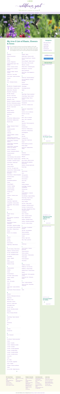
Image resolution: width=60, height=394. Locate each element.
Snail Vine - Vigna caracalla (26, 203)
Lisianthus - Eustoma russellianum (13, 365)
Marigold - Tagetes (25, 54)
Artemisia (8, 78)
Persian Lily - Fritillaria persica (27, 128)
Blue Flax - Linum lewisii (11, 106)
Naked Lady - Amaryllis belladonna (28, 77)
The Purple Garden (47, 136)
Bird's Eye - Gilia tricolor (11, 95)
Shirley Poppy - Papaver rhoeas (27, 197)
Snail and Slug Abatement (26, 199)
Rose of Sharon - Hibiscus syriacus (28, 160)
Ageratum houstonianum (11, 56)
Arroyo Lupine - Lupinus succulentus (13, 76)
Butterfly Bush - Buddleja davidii (12, 119)
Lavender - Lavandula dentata (12, 350)
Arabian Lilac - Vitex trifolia (12, 74)
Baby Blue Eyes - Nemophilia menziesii (14, 86)
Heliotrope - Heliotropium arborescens (13, 295)
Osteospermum (24, 102)
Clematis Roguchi (10, 184)
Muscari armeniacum (25, 70)
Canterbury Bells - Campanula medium (13, 158)
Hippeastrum (9, 297)
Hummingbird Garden (11, 305)
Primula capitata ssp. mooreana (27, 143)
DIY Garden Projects (47, 42)
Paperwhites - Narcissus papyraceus (28, 123)
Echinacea (9, 237)
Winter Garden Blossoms (48, 385)
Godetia (8, 284)
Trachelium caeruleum (25, 234)
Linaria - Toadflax (10, 363)
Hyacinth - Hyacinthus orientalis (12, 309)
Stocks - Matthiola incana (26, 217)
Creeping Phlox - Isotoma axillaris (13, 202)
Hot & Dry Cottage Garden (48, 380)
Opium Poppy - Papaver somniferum (28, 94)
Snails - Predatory (25, 201)
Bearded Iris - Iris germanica (12, 91)
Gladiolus (8, 279)
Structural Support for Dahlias (47, 299)
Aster (8, 80)
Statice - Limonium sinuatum (27, 215)
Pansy (23, 115)
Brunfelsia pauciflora (10, 112)
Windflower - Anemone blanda (27, 268)
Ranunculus (24, 152)
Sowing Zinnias (28, 389)
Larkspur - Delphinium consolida (12, 344)
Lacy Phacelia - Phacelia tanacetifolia (13, 339)
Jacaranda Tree (9, 330)
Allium (8, 58)
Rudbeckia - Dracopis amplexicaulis (28, 165)
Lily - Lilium (9, 359)
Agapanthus (9, 54)
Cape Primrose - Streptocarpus (12, 162)
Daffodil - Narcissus (10, 213)
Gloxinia (8, 283)
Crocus (8, 207)
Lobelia (8, 367)
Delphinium (9, 220)
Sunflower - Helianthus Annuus (27, 219)
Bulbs (8, 116)
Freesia (8, 260)
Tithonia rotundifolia (25, 232)
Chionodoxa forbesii (10, 176)
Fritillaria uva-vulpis (10, 263)
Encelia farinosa (10, 242)
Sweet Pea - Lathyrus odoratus (27, 223)
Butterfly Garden (10, 121)
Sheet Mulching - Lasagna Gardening (28, 195)
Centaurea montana (10, 166)
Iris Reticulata (9, 322)
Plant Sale (23, 136)
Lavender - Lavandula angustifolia (13, 348)
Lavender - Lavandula (11, 346)
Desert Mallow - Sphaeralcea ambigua (13, 225)
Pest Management (25, 132)
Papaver (23, 121)
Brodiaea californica (10, 110)
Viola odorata (24, 260)
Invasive (8, 318)
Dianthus (8, 230)
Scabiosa (23, 182)
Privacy (32, 392)
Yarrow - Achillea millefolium (27, 282)
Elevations (9, 240)
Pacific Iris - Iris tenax (25, 113)
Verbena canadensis (25, 253)
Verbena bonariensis (25, 251)
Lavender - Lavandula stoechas (12, 354)
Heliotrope (9, 294)
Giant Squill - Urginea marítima (12, 275)
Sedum (23, 191)
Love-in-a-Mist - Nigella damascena (13, 369)
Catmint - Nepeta (10, 164)
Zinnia (23, 289)
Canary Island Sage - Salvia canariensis (14, 156)
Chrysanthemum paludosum (12, 180)
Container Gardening (10, 189)
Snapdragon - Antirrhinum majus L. (28, 205)
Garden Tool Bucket (8, 382)
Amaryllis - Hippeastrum (11, 61)
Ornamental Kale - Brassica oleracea (28, 100)
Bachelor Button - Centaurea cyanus (13, 88)
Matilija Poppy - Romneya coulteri (28, 56)
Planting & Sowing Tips (48, 50)
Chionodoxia (9, 178)
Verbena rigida (24, 256)
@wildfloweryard (48, 55)
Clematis (8, 182)
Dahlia (8, 215)
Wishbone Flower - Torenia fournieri (28, 270)
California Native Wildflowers (49, 379)
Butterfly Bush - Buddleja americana (13, 118)
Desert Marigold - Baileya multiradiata (13, 227)
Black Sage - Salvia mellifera (12, 97)
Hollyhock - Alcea (10, 299)
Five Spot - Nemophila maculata (12, 252)
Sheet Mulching (37, 382)
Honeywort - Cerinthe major (12, 303)
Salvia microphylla (25, 176)
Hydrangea (9, 310)
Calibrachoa (9, 132)
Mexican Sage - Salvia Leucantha (27, 62)
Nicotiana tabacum (25, 84)
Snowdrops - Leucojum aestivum (27, 207)
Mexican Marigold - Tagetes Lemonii (28, 61)
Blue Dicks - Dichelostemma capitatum (13, 103)
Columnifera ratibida (10, 187)
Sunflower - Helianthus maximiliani (28, 221)
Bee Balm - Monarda (10, 93)
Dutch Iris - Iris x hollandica (12, 232)
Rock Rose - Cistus (25, 158)
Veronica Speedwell (25, 258)
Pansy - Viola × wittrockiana (27, 119)
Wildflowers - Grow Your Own (27, 266)
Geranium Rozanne (10, 273)
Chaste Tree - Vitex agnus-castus (12, 168)
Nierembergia (24, 86)
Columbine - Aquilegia (11, 186)
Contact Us (36, 392)
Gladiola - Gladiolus (10, 277)
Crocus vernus (9, 209)
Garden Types (46, 44)
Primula (23, 141)
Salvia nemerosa (24, 178)
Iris (7, 320)
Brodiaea (8, 108)
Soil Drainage (24, 211)
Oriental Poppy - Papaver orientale (28, 96)
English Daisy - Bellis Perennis (12, 244)
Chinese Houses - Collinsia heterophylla (14, 174)
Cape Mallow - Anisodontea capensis (13, 160)
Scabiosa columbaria (25, 184)
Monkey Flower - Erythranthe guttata (28, 66)
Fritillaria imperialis (10, 261)
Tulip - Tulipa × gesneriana (26, 239)
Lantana (8, 341)
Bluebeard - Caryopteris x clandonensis (13, 101)
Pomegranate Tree (25, 138)
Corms (8, 193)
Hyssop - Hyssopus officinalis (12, 312)
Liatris (8, 357)
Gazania (8, 271)
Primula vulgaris (24, 145)
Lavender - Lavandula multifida (12, 352)
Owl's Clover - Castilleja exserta (27, 104)
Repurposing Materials (26, 154)
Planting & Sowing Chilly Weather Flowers (47, 218)
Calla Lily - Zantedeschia (11, 149)
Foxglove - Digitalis (10, 258)
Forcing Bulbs (9, 256)
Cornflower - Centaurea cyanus (12, 195)
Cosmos (8, 197)
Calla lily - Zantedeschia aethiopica (13, 151)
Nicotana (23, 82)
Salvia (23, 173)
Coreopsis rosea (9, 191)
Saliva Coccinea (24, 171)
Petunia (23, 134)
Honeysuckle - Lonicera (11, 301)
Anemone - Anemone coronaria (12, 66)
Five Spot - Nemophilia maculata (12, 254)
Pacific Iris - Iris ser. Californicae (27, 111)
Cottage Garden (9, 199)
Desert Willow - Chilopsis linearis (13, 229)
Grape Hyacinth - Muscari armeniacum (13, 289)
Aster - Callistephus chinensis (12, 81)
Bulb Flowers (9, 114)
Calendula (8, 130)
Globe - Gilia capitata (10, 281)
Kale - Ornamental (10, 334)
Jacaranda (8, 328)
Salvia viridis (24, 180)
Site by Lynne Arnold (41, 392)
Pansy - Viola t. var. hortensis (27, 117)
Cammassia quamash (10, 153)
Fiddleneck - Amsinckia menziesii (13, 250)
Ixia (7, 324)
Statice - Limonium (25, 213)
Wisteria (23, 272)
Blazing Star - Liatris (10, 99)
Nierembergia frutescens (26, 88)
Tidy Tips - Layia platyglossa (27, 230)
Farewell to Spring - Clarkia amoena (13, 248)
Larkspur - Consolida (10, 342)
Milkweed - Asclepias (25, 64)
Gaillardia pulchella (10, 268)
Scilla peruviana (24, 189)
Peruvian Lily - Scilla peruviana (27, 130)
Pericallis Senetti (25, 126)
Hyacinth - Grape (10, 307)
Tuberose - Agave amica (26, 237)
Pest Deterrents (46, 48)
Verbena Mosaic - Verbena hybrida (28, 254)
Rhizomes (23, 156)
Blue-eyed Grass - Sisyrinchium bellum (14, 104)
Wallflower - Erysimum (26, 264)
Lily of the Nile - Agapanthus (12, 361)
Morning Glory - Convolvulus (27, 68)
